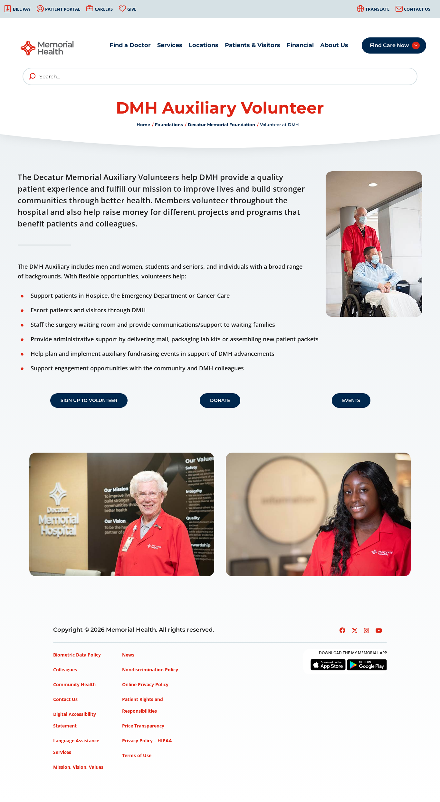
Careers (104, 9)
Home (143, 124)
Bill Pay (22, 9)
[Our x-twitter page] (355, 630)
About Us (334, 45)
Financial (300, 45)
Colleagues (65, 670)
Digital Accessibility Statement (74, 720)
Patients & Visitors (252, 45)
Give (131, 9)
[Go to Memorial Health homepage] (47, 50)
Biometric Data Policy (77, 655)
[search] (32, 76)
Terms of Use (136, 755)
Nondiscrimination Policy (150, 670)
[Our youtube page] (379, 630)
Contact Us (417, 9)
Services (169, 45)
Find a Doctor (130, 45)
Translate (377, 9)
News (128, 655)
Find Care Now (389, 45)
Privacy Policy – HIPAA (147, 740)
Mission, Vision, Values (78, 767)
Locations (203, 45)
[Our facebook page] (342, 630)
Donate (220, 400)
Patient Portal (62, 9)
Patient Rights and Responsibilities (142, 705)
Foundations (169, 124)
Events (351, 400)
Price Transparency (143, 726)
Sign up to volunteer (89, 400)
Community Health (74, 684)
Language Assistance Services (76, 746)
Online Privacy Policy (145, 684)
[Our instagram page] (366, 630)
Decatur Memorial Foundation (221, 124)
